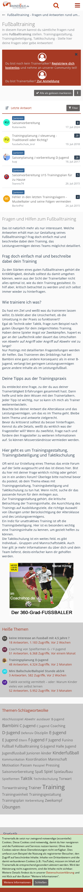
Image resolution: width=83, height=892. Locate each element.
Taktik (27, 778)
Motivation (10, 765)
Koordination (36, 759)
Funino (67, 740)
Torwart (65, 778)
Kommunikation (13, 759)
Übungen (11, 807)
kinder (46, 753)
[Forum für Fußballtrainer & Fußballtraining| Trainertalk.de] (15, 4)
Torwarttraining (14, 787)
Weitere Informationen (17, 882)
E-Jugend (57, 732)
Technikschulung (46, 779)
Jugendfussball (14, 753)
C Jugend (43, 726)
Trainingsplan (13, 800)
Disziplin (41, 733)
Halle (60, 746)
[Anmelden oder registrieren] (67, 5)
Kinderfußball (66, 753)
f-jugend (36, 740)
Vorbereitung (34, 800)
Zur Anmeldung (47, 81)
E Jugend (10, 739)
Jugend (70, 746)
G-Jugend (47, 746)
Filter (75, 108)
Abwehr (30, 719)
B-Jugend (57, 719)
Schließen (41, 882)
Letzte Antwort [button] (21, 108)
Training (53, 787)
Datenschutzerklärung (60, 872)
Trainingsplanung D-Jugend (28, 660)
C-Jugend (28, 725)
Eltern (23, 740)
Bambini (10, 725)
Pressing (53, 765)
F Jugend (53, 739)
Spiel (48, 771)
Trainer (35, 787)
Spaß (39, 771)
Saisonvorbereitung (18, 771)
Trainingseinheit (15, 794)
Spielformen (11, 779)
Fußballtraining (27, 746)
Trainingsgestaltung (45, 794)
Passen (26, 765)
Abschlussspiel (12, 719)
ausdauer (43, 719)
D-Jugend (11, 732)
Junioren (33, 753)
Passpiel (39, 765)
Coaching (57, 725)
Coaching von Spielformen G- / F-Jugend (37, 649)
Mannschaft (57, 759)
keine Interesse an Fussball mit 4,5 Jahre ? (39, 638)
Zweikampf (53, 800)
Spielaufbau (63, 771)
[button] (77, 5)
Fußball (8, 746)
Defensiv (27, 733)
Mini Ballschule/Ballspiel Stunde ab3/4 (36, 671)
